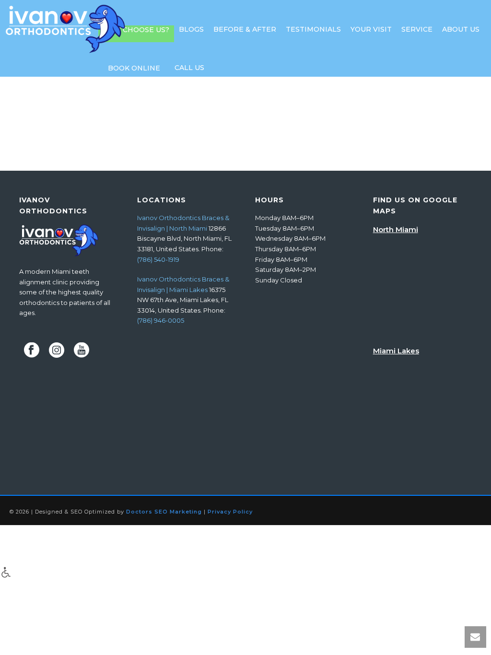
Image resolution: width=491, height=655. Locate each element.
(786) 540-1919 (158, 259)
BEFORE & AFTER (244, 29)
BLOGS (191, 29)
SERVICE (417, 29)
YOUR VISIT (371, 29)
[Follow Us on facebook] (31, 350)
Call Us (189, 67)
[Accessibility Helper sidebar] (6, 572)
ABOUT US (460, 29)
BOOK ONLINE (134, 68)
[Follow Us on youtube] (81, 350)
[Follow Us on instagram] (56, 350)
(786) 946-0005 (160, 320)
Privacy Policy (230, 511)
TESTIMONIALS (313, 29)
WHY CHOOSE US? (136, 29)
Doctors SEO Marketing (164, 511)
